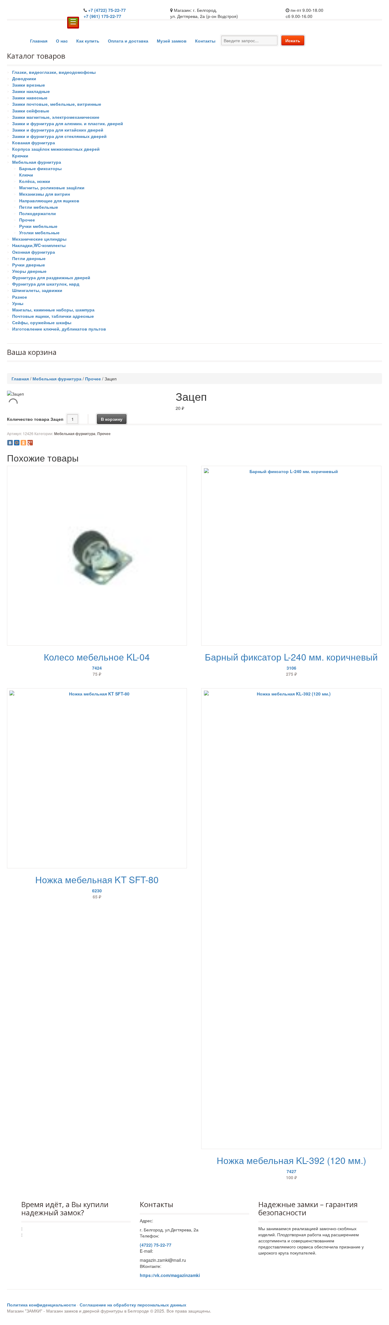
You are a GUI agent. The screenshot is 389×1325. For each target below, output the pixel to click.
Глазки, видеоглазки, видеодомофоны (54, 72)
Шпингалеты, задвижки (37, 290)
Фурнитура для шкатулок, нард (45, 284)
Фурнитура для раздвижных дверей (51, 277)
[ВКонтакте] (10, 442)
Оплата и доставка (128, 41)
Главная (38, 41)
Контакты (205, 41)
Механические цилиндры (39, 239)
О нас (62, 41)
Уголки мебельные (39, 232)
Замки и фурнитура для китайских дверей (57, 130)
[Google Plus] (30, 442)
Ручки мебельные (38, 226)
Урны (17, 303)
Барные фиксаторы (40, 168)
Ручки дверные (28, 265)
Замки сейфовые (30, 111)
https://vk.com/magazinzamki (170, 1275)
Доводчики (24, 78)
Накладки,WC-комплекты (39, 245)
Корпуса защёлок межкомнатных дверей (56, 149)
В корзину (111, 419)
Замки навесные (29, 97)
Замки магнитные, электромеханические (55, 117)
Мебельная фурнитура (36, 162)
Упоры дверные (29, 271)
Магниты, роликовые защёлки (51, 187)
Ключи (26, 175)
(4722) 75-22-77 (155, 1245)
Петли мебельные (38, 207)
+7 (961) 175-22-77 (102, 16)
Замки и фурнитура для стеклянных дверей (59, 136)
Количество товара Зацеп (35, 419)
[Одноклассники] (23, 442)
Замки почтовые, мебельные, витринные (56, 104)
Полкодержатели (37, 213)
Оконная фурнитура (33, 252)
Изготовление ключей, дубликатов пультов (59, 329)
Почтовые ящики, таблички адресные (53, 316)
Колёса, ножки (34, 181)
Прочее (27, 220)
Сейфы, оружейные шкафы (41, 322)
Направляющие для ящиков (49, 200)
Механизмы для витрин (44, 194)
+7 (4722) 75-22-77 (107, 10)
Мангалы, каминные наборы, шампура (53, 310)
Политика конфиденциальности (41, 1305)
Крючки (20, 156)
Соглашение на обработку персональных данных (133, 1305)
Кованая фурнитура (33, 142)
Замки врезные (28, 85)
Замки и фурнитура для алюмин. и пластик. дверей (67, 123)
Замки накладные (31, 91)
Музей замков (172, 41)
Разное (19, 297)
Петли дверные (29, 258)
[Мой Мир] (16, 442)
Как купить (87, 41)
